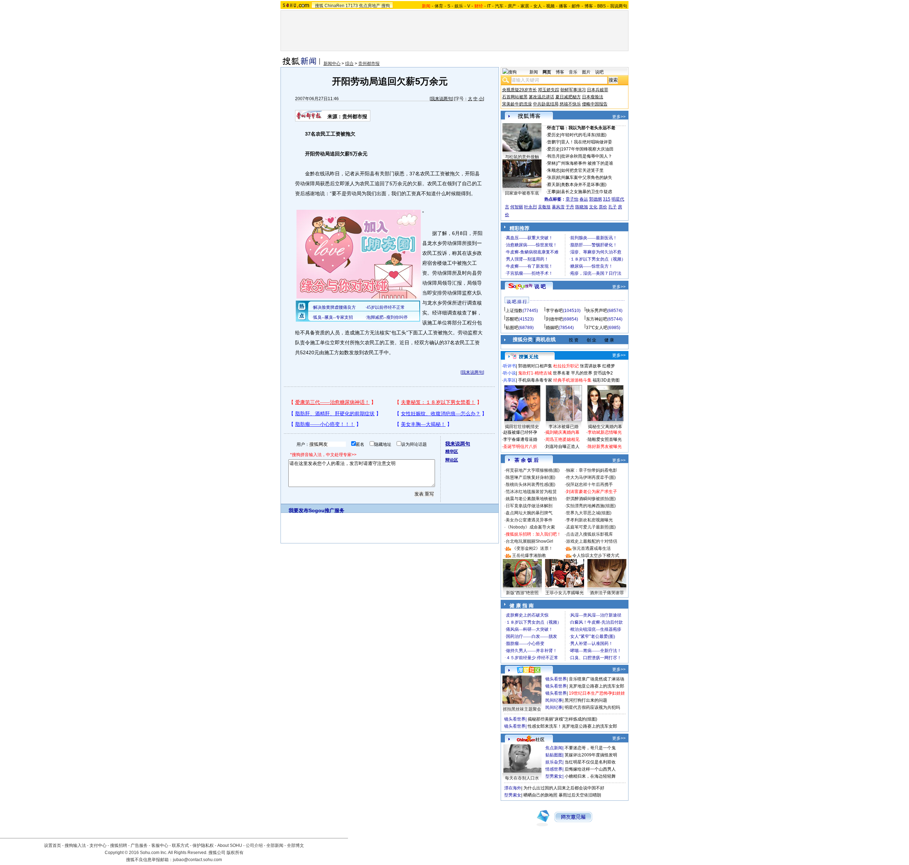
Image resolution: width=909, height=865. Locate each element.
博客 (588, 6)
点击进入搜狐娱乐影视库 (589, 534)
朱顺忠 (553, 170)
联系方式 (180, 845)
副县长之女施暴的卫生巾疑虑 (584, 191)
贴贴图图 (553, 754)
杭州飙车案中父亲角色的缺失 (584, 177)
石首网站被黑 (515, 96)
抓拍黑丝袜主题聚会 (522, 709)
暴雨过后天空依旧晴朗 (580, 795)
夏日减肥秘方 (568, 96)
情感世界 (553, 769)
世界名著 (561, 373)
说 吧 (540, 286)
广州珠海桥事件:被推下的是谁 (585, 163)
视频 (550, 6)
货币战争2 (603, 373)
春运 (583, 199)
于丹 (570, 206)
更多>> (619, 116)
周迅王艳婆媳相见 (562, 439)
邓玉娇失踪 (548, 89)
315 (606, 199)
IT (489, 6)
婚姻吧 (552, 327)
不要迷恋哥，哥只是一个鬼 (590, 747)
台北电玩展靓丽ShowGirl (529, 541)
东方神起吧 (596, 319)
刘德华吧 (554, 319)
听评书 (509, 365)
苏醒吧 (512, 319)
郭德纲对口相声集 (535, 365)
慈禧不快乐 (570, 104)
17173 (351, 5)
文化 (593, 206)
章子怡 (572, 199)
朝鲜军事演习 (573, 89)
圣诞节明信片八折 (520, 446)
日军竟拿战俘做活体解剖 (529, 505)
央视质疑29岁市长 (519, 89)
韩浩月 (553, 156)
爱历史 (553, 134)
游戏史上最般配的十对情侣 (591, 541)
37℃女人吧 (597, 327)
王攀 (551, 191)
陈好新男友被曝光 (605, 446)
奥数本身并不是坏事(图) (583, 184)
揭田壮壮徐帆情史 (522, 426)
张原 (551, 177)
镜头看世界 (556, 679)
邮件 (576, 6)
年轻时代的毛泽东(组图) (583, 134)
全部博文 (295, 845)
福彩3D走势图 (606, 380)
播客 (563, 6)
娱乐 (458, 6)
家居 (525, 6)
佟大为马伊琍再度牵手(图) (591, 477)
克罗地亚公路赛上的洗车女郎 (596, 686)
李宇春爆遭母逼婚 (520, 439)
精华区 (451, 451)
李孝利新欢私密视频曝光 (589, 520)
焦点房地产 (369, 5)
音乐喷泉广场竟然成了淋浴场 (596, 679)
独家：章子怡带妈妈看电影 (591, 470)
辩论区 (451, 460)
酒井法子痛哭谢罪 (607, 592)
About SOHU (229, 845)
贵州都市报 (369, 63)
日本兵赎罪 (597, 89)
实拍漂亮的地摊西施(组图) (591, 505)
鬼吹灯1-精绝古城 (535, 373)
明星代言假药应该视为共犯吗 (592, 707)
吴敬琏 (544, 206)
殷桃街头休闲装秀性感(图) (530, 484)
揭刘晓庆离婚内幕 (562, 432)
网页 (547, 72)
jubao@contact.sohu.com (197, 859)
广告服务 (139, 845)
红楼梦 (608, 365)
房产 (512, 6)
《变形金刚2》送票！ (532, 548)
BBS (601, 6)
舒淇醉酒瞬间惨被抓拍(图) (591, 498)
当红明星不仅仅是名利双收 (590, 762)
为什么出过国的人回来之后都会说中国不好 (563, 787)
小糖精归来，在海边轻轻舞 (590, 776)
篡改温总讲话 (541, 96)
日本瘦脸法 (592, 96)
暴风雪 (558, 206)
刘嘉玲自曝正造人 (562, 446)
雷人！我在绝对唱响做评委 (586, 141)
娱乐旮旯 (553, 762)
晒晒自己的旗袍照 (540, 795)
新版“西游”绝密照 (522, 592)
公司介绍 (254, 845)
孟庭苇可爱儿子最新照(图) (591, 527)
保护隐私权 (203, 845)
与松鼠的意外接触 (522, 156)
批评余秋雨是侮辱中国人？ (586, 156)
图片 (586, 72)
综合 (349, 63)
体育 (439, 6)
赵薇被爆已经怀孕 (520, 432)
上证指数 (514, 310)
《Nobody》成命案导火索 (530, 527)
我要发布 (299, 510)
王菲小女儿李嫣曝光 (564, 592)
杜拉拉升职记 (566, 365)
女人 (537, 6)
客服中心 (159, 845)
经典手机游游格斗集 (572, 380)
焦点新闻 (553, 747)
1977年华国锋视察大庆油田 (587, 149)
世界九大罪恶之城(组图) (588, 512)
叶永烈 (530, 206)
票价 (603, 206)
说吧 (599, 72)
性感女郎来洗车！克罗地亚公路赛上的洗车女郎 (572, 726)
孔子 (612, 206)
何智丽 (516, 206)
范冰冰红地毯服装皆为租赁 (531, 491)
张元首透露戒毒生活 (591, 548)
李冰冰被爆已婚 (563, 426)
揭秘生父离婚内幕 (605, 426)
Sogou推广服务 (326, 510)
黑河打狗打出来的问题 (586, 700)
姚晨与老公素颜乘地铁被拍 (531, 498)
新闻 (533, 72)
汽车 (499, 6)
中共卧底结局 (546, 104)
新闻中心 (332, 63)
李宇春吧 (554, 310)
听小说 (509, 373)
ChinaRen (334, 5)
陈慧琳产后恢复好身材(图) (530, 477)
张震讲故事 (590, 365)
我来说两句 (441, 98)
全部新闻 (274, 845)
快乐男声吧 (596, 310)
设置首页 (52, 845)
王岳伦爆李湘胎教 (529, 555)
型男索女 (553, 776)
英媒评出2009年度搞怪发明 (591, 754)
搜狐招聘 (118, 845)
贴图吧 (512, 327)
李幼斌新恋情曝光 (605, 432)
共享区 (509, 380)
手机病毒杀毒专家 (535, 380)
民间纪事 (553, 700)
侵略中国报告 (595, 104)
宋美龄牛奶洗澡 (517, 104)
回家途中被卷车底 (522, 193)
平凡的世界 (581, 373)
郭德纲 (595, 199)
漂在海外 (512, 787)
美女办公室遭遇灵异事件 (529, 520)
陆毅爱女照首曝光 (605, 439)
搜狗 (385, 5)
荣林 (551, 163)
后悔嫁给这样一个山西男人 (590, 769)
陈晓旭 (581, 206)
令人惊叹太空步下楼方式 (595, 555)
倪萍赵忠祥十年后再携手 (589, 484)
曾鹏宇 (553, 141)
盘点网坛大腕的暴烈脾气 (529, 512)
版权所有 (235, 852)
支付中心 (98, 845)
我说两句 (618, 6)
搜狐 (319, 5)
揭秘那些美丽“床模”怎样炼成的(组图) (562, 719)
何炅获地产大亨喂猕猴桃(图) (533, 470)
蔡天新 (553, 184)
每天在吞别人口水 (522, 778)
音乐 (573, 72)
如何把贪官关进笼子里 (582, 170)
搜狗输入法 (75, 845)
